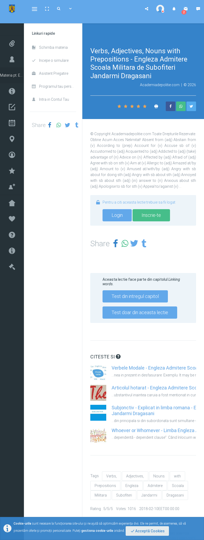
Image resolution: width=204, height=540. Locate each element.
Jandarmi (149, 495)
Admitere (155, 486)
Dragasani (175, 495)
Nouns (159, 476)
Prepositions (105, 486)
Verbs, (111, 476)
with (177, 476)
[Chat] (198, 8)
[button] (34, 8)
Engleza (131, 486)
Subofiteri (124, 495)
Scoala (178, 486)
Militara (101, 495)
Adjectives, (135, 476)
